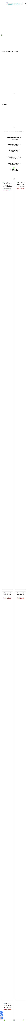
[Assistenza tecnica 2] (14, 162)
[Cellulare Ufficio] (14, 168)
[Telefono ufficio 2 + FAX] (14, 155)
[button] (3, 4)
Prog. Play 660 (20, 184)
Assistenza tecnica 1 (14, 144)
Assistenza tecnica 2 (14, 163)
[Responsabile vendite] (14, 136)
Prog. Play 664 (7, 1005)
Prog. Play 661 (20, 594)
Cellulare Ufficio (14, 169)
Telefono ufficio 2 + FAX (14, 157)
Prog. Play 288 (7, 594)
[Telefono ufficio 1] (14, 149)
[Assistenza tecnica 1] (14, 142)
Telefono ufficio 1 (14, 150)
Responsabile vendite (14, 137)
